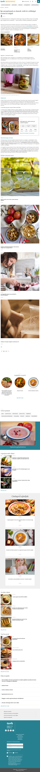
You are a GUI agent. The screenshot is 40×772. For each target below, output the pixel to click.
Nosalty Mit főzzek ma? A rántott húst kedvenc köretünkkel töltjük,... (19, 620)
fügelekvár (28, 413)
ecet (5, 98)
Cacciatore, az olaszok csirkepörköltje (17, 50)
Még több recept (20, 397)
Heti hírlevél (16, 752)
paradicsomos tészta (33, 388)
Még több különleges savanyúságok (27, 133)
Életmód (2, 339)
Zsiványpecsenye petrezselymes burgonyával (18, 639)
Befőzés (2, 7)
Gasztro (20, 546)
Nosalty (2, 202)
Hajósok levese (20, 390)
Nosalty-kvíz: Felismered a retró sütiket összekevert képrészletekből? (20, 608)
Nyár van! (13, 455)
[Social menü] (30, 1)
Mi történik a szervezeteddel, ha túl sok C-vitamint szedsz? (20, 579)
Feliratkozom (19, 747)
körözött (22, 416)
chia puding (16, 416)
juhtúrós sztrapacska (6, 4)
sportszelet (14, 4)
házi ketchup (15, 413)
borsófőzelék (34, 416)
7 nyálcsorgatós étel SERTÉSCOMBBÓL (19, 596)
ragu (13, 636)
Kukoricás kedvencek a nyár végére (11, 715)
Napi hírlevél (10, 752)
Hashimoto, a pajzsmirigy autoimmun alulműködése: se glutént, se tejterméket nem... (21, 458)
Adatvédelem (20, 735)
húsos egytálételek (16, 47)
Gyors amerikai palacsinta (17, 649)
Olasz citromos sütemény (29, 50)
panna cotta (21, 413)
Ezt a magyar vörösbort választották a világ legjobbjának (21, 481)
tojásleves (28, 416)
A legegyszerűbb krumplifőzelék (18, 661)
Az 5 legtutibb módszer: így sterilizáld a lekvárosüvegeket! (8, 295)
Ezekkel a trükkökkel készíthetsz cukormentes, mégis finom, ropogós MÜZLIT (10, 247)
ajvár (3, 413)
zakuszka (20, 4)
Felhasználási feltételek (20, 734)
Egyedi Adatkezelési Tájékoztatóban (14, 763)
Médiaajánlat (20, 739)
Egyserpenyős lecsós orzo (7, 694)
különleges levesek (20, 388)
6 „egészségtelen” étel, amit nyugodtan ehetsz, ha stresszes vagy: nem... (20, 520)
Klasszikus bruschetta (3, 49)
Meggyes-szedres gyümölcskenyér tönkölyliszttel (12, 698)
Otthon (13, 478)
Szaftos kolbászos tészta (33, 390)
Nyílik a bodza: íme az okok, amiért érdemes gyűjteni (9, 200)
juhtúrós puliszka (35, 4)
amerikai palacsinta (15, 647)
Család (2, 197)
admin (4, 16)
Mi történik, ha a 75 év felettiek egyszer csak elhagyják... (21, 469)
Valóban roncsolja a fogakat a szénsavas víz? (10, 341)
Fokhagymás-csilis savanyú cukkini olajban (27, 122)
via (1, 346)
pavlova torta (8, 413)
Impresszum (20, 738)
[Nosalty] (2, 1)
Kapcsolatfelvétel (20, 736)
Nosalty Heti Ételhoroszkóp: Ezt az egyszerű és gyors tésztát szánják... (20, 550)
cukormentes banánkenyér (7, 416)
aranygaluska (27, 4)
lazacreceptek (6, 388)
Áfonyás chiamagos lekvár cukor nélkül (10, 702)
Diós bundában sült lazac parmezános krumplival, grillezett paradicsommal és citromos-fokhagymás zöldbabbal (7, 393)
